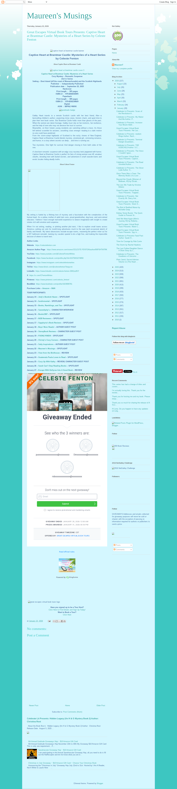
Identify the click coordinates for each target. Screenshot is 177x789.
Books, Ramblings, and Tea (50, 305)
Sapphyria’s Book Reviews (49, 323)
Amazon (45, 288)
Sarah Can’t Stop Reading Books (52, 366)
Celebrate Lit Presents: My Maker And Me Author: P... (129, 118)
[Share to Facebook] (62, 621)
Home (67, 705)
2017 (117, 295)
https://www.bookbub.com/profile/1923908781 (54, 284)
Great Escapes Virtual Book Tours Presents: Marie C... (128, 225)
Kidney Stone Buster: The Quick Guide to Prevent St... (129, 214)
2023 (117, 274)
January (120, 108)
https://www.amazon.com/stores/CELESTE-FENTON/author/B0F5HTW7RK (77, 249)
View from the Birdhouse (49, 353)
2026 (117, 81)
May (119, 94)
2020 (117, 285)
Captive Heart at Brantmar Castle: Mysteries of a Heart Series (67, 74)
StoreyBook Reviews (47, 331)
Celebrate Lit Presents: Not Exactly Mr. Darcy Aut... (127, 197)
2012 (117, 313)
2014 (117, 306)
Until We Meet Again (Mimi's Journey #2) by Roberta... (127, 220)
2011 (117, 316)
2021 (117, 281)
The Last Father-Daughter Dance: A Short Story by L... (129, 249)
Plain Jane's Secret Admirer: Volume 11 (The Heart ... (127, 261)
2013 (117, 309)
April (119, 98)
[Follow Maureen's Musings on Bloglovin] (124, 344)
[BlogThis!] (56, 621)
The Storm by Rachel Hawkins (128, 245)
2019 (117, 288)
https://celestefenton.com (45, 245)
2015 (117, 302)
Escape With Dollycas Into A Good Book (55, 370)
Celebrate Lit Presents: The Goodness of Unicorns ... (127, 255)
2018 (117, 292)
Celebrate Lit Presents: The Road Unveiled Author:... (129, 163)
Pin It (135, 372)
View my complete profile (122, 69)
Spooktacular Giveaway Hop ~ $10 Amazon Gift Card (59, 750)
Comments (120, 359)
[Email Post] (49, 621)
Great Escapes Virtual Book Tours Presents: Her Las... (128, 129)
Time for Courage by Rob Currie (129, 241)
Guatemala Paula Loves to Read (52, 357)
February (121, 105)
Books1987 (43, 314)
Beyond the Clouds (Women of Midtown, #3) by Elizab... (128, 180)
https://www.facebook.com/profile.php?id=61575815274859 (59, 258)
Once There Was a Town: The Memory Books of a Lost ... (128, 175)
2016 (117, 299)
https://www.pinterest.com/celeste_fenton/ (52, 280)
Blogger (100, 783)
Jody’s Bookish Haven (47, 297)
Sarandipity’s (44, 310)
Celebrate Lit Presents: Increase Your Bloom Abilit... (129, 124)
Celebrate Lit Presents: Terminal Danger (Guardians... (129, 141)
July (119, 87)
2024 (117, 271)
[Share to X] (59, 621)
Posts (118, 355)
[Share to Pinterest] (64, 621)
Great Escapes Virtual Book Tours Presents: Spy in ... (127, 231)
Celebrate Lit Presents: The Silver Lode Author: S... (130, 169)
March (120, 101)
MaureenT (119, 65)
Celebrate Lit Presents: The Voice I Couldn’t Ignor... (129, 152)
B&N (53, 288)
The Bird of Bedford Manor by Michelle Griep (128, 208)
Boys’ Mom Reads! (46, 327)
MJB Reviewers (44, 318)
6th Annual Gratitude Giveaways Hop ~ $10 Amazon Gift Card (53, 741)
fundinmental (44, 301)
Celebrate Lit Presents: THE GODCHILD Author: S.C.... (128, 146)
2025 (117, 267)
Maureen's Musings (59, 15)
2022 (117, 278)
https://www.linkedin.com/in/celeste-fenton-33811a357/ (57, 271)
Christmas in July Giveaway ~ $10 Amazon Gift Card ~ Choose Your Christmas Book (62, 763)
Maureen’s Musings (46, 349)
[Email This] (54, 621)
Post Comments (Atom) (72, 712)
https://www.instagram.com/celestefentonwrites (55, 262)
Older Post (101, 705)
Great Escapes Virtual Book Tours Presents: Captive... (128, 158)
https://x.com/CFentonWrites (40, 275)
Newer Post (33, 705)
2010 (117, 320)
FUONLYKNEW (44, 336)
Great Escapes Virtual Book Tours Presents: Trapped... (128, 191)
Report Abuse (118, 328)
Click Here (67, 615)
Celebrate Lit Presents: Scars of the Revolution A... (129, 112)
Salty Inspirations (45, 344)
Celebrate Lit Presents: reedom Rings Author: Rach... (128, 135)
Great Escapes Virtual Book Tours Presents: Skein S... (128, 203)
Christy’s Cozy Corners (48, 340)
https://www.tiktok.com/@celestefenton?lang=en (53, 267)
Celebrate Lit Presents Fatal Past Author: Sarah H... (129, 237)
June (119, 91)
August (120, 84)
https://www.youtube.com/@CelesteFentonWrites (55, 254)
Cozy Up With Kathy (46, 362)
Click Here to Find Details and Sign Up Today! (67, 610)
